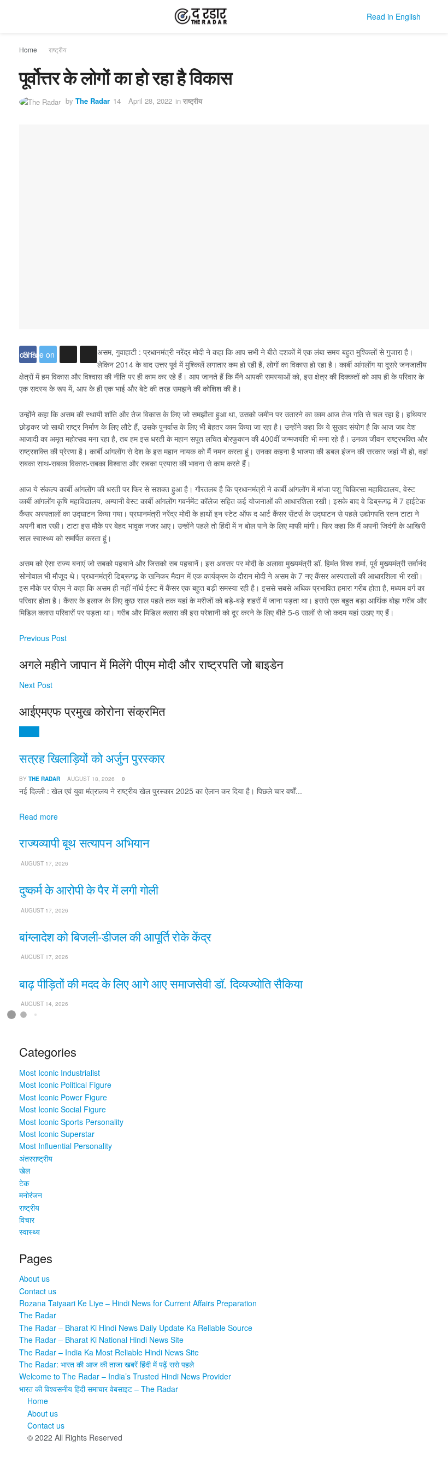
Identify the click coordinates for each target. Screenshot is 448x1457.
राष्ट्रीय (58, 49)
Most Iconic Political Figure (65, 1084)
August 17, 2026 (43, 863)
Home (28, 49)
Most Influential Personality (65, 1145)
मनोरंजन (30, 1194)
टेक (24, 1182)
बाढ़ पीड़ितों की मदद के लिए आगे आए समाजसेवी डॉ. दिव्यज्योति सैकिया (160, 983)
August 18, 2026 (90, 779)
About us (34, 1278)
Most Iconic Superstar (57, 1133)
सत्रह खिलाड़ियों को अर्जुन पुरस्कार (92, 757)
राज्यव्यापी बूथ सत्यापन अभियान (84, 842)
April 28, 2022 (150, 101)
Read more (38, 816)
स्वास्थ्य (29, 1231)
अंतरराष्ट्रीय (35, 1158)
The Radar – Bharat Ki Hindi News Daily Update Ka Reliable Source (135, 1327)
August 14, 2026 (43, 1004)
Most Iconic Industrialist (59, 1072)
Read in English (394, 16)
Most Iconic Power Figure (63, 1097)
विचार (26, 1219)
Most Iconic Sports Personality (71, 1121)
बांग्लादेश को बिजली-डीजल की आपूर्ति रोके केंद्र (115, 936)
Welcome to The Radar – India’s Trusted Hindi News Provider (125, 1376)
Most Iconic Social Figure (62, 1109)
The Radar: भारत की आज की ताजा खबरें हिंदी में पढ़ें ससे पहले (106, 1364)
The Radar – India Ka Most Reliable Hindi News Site (109, 1352)
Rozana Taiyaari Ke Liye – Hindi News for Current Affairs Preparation (138, 1303)
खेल (24, 1170)
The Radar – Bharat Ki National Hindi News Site (101, 1339)
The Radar (92, 101)
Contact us (37, 1291)
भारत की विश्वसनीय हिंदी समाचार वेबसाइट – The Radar (98, 1388)
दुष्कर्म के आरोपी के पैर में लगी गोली (88, 889)
